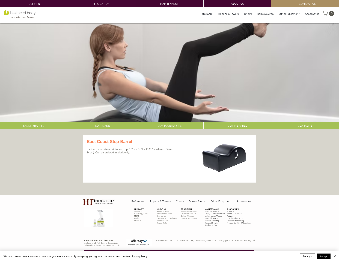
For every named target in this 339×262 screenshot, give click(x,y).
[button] (328, 13)
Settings (307, 256)
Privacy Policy (139, 256)
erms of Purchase (235, 214)
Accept (324, 256)
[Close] (335, 256)
